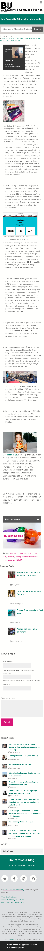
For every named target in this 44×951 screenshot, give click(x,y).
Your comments (8, 698)
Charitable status (9, 897)
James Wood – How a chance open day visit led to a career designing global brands (23, 802)
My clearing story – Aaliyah (20, 822)
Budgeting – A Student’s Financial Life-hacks (28, 574)
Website (6, 684)
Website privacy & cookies (12, 899)
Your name (7, 662)
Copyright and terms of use (13, 902)
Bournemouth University (6, 7)
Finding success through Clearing (23, 755)
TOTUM (19, 560)
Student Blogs (30, 38)
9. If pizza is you (10, 454)
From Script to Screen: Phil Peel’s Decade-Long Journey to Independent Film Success (24, 813)
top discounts (9, 560)
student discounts (30, 556)
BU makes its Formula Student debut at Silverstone (24, 774)
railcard (10, 556)
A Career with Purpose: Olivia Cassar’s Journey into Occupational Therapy (24, 747)
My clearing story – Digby (19, 764)
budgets (23, 553)
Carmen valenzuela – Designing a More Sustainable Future (22, 792)
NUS (4, 556)
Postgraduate (19, 38)
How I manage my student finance (29, 593)
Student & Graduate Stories (24, 10)
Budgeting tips (13, 536)
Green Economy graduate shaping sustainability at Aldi (23, 783)
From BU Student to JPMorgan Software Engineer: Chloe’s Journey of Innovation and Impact (24, 833)
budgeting (14, 553)
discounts (32, 553)
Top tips (6, 41)
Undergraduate (14, 41)
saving (18, 556)
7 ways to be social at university (27, 630)
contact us (12, 939)
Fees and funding (8, 38)
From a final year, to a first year (30, 611)
